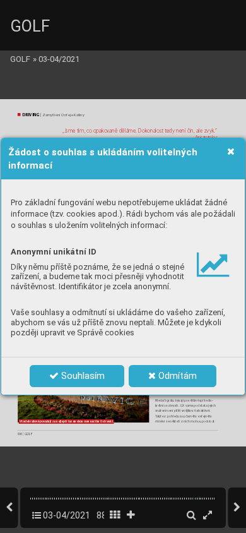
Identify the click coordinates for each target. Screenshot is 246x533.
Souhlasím (82, 375)
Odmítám (176, 375)
